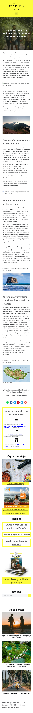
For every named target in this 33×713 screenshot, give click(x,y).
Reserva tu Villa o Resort (16, 534)
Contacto (23, 705)
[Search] (29, 595)
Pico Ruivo (22, 144)
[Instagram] (14, 9)
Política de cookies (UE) (10, 707)
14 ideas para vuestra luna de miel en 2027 (16, 694)
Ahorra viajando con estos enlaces (16, 412)
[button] (16, 13)
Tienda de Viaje (15, 483)
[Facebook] (16, 9)
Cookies (5, 705)
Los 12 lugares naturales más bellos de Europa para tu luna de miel (16, 665)
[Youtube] (18, 9)
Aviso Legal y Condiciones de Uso (13, 702)
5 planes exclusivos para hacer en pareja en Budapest (16, 636)
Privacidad (13, 705)
